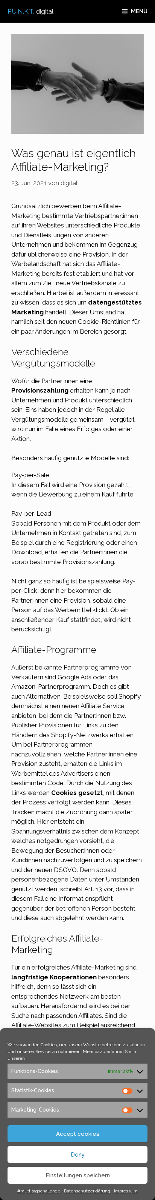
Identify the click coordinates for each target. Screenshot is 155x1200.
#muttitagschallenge (38, 1191)
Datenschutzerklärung (87, 1191)
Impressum (126, 1191)
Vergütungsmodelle (39, 419)
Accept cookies (77, 1133)
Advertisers (77, 773)
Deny (78, 1154)
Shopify (130, 696)
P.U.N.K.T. (30, 11)
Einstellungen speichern (78, 1175)
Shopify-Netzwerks (79, 735)
